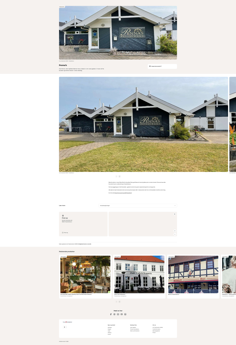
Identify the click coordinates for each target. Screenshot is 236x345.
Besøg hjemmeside (155, 66)
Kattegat (110, 327)
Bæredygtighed (156, 330)
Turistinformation (156, 329)
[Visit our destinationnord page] (125, 314)
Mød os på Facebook (134, 330)
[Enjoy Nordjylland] (67, 322)
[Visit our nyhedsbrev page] (122, 314)
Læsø (109, 330)
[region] (143, 224)
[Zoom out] (174, 234)
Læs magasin (133, 327)
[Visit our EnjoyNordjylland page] (118, 314)
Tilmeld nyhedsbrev (134, 329)
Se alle (109, 334)
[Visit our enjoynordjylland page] (111, 314)
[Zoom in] (174, 230)
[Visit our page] (114, 314)
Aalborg (109, 332)
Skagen (109, 329)
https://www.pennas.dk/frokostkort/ (123, 192)
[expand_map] (174, 214)
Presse (154, 332)
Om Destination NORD (158, 327)
